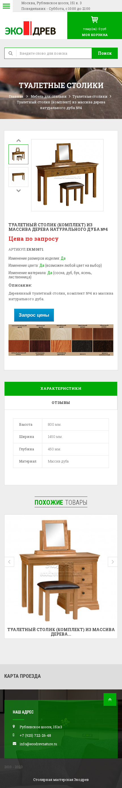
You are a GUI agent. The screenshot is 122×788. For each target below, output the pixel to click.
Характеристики (60, 388)
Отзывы (61, 402)
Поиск (105, 53)
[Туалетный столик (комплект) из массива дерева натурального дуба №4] (18, 154)
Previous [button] (18, 140)
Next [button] (18, 190)
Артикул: (17, 249)
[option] (18, 154)
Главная (16, 96)
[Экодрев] (33, 27)
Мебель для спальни (49, 96)
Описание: (20, 285)
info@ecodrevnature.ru (38, 744)
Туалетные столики (90, 96)
